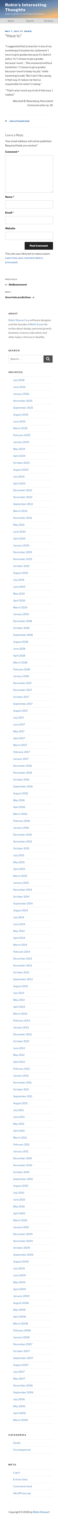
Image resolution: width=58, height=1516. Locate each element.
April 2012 (19, 1061)
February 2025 (21, 435)
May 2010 (19, 1206)
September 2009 (23, 1254)
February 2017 (21, 752)
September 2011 (22, 1096)
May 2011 (18, 1123)
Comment (12, 151)
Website (10, 228)
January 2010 (21, 1227)
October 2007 (21, 1351)
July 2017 (18, 717)
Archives (48, 20)
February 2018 (21, 669)
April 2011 (19, 1130)
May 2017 (18, 731)
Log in (16, 1472)
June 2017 (19, 724)
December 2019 (22, 552)
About (11, 20)
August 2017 (20, 710)
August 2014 (20, 910)
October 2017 (21, 696)
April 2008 (19, 1316)
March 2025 (20, 428)
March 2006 (20, 1420)
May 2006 (19, 1406)
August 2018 (20, 641)
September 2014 (23, 903)
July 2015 (18, 855)
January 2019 (21, 614)
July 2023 (18, 476)
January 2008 (21, 1337)
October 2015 (21, 848)
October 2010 (21, 1172)
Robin (28, 31)
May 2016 (19, 800)
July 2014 (18, 917)
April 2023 (19, 483)
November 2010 (22, 1165)
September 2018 (23, 634)
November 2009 (23, 1241)
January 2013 (21, 1027)
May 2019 (19, 593)
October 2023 (21, 462)
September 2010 (23, 1179)
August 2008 (21, 1303)
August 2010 (20, 1185)
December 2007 (22, 1344)
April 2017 (19, 738)
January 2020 (21, 545)
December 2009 (23, 1234)
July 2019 (18, 579)
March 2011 (20, 1137)
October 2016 (21, 779)
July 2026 (18, 380)
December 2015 (22, 834)
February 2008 (22, 1330)
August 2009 (21, 1261)
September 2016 (23, 786)
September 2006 (23, 1392)
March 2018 (20, 662)
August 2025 (20, 414)
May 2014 (19, 931)
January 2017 (21, 758)
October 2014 (21, 896)
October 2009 (21, 1247)
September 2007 (23, 1358)
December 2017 (22, 683)
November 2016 (22, 772)
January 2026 (21, 393)
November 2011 (22, 1082)
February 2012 (21, 1068)
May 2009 (19, 1282)
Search (30, 20)
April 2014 (19, 937)
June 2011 (19, 1116)
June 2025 (19, 421)
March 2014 (20, 944)
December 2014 (22, 889)
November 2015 (22, 841)
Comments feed (22, 1486)
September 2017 (23, 703)
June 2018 (19, 648)
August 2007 (21, 1365)
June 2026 (19, 387)
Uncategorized (20, 121)
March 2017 (20, 745)
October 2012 (21, 1041)
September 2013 (23, 979)
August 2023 (20, 469)
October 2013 (21, 972)
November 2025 (22, 400)
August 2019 (20, 572)
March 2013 (20, 1013)
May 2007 (19, 1378)
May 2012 (18, 1054)
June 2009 (19, 1275)
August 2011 (20, 1103)
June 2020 (19, 531)
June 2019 (19, 586)
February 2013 (21, 1020)
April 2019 (19, 600)
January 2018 (21, 676)
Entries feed (20, 1479)
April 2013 (19, 1006)
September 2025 (23, 407)
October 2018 (21, 628)
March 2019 (20, 607)
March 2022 (20, 511)
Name (9, 196)
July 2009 (19, 1268)
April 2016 (19, 807)
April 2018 (19, 655)
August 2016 (20, 793)
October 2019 (21, 566)
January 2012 (21, 1075)
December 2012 (22, 1034)
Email (9, 212)
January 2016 (21, 827)
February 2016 (21, 820)
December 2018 (22, 621)
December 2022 (22, 490)
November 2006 (23, 1385)
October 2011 (21, 1089)
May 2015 (19, 862)
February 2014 (21, 951)
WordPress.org (22, 1493)
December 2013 (22, 958)
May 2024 (19, 449)
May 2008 (19, 1309)
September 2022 (23, 504)
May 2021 (18, 524)
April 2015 (19, 869)
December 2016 (22, 765)
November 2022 (22, 497)
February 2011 (21, 1144)
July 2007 (19, 1371)
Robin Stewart (16, 320)
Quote (16, 1442)
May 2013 (19, 999)
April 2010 (19, 1213)
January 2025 (21, 442)
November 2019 (22, 559)
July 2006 (19, 1399)
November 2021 (22, 517)
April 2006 (19, 1413)
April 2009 (19, 1289)
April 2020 (19, 538)
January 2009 (21, 1296)
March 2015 (20, 875)
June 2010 (19, 1199)
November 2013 (22, 965)
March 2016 (20, 813)
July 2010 (18, 1192)
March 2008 (20, 1323)
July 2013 (18, 993)
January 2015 (21, 882)
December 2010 (22, 1158)
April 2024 (19, 455)
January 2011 (20, 1151)
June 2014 (19, 924)
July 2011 (18, 1110)
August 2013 (20, 986)
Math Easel (36, 324)
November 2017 (22, 690)
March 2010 (20, 1220)
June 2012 (19, 1048)
